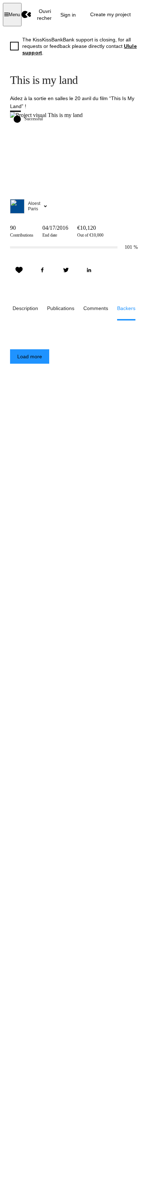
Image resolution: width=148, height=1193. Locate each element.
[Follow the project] (19, 270)
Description (25, 308)
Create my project (110, 14)
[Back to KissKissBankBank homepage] (26, 14)
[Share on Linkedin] (89, 270)
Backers (126, 308)
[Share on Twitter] (66, 270)
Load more (29, 356)
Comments (95, 308)
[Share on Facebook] (42, 270)
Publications (60, 308)
